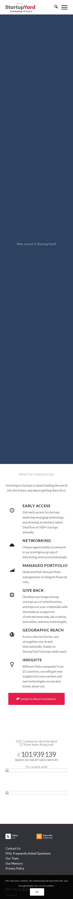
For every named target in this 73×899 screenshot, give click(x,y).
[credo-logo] (36, 779)
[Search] (54, 7)
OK (37, 892)
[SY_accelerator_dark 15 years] (30, 7)
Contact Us (13, 848)
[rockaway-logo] (36, 801)
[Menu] (63, 7)
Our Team (12, 858)
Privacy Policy (14, 868)
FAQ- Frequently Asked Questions (28, 853)
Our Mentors (14, 863)
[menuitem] (54, 7)
